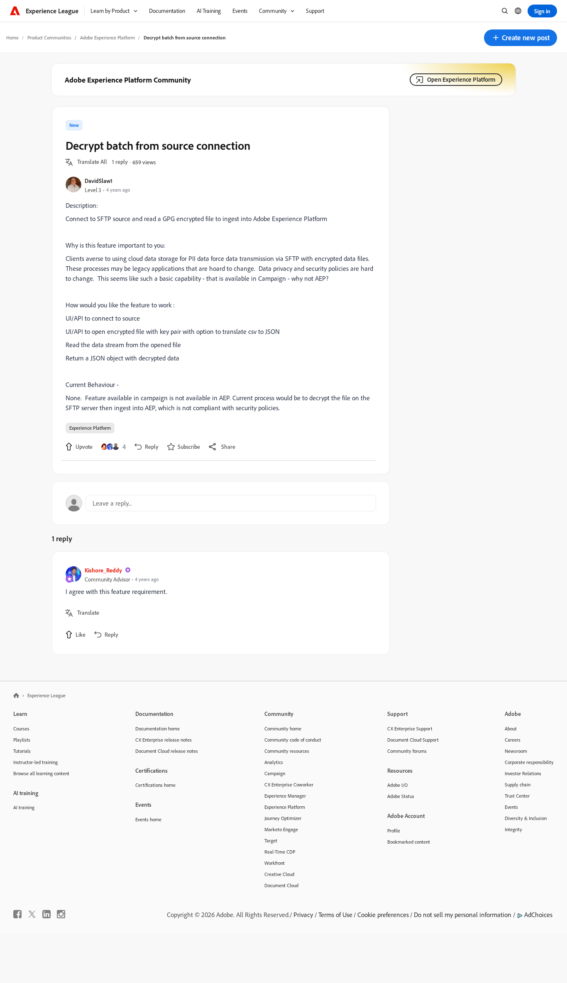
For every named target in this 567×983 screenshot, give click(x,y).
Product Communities (49, 37)
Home (12, 37)
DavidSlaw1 (98, 180)
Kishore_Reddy (103, 570)
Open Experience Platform (461, 79)
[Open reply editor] (220, 503)
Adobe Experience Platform (107, 37)
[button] (520, 37)
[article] (218, 603)
